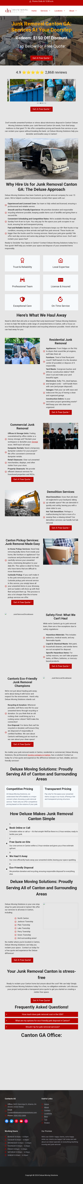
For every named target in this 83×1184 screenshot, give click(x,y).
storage (35, 442)
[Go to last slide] (9, 90)
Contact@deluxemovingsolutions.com (22, 1112)
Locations (58, 11)
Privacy (47, 1123)
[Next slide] (74, 90)
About (71, 11)
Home (34, 11)
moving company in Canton (39, 755)
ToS (45, 1120)
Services (44, 11)
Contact (47, 1110)
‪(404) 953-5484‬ (20, 1115)
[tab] (37, 103)
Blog (46, 1116)
